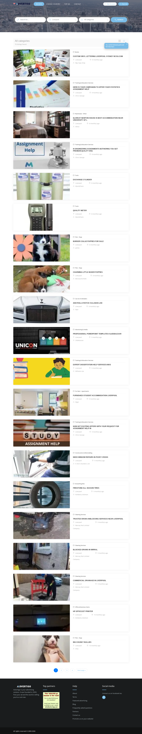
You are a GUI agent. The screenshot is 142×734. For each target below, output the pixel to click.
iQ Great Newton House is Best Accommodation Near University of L (98, 119)
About (75, 693)
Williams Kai (79, 371)
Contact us (76, 715)
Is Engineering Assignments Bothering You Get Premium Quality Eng (95, 150)
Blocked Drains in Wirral (85, 550)
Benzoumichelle (80, 279)
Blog (74, 704)
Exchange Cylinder (82, 180)
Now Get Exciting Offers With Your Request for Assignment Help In (96, 427)
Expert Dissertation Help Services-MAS (92, 365)
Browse (39, 4)
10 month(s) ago (99, 615)
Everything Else (80, 484)
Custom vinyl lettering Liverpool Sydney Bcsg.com (98, 56)
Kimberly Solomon (81, 495)
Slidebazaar (79, 340)
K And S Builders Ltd (82, 464)
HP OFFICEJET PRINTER (83, 611)
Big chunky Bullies (82, 642)
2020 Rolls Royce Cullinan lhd (87, 303)
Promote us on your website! (83, 719)
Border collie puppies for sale (88, 241)
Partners (76, 711)
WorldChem (79, 186)
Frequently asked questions (82, 708)
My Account (111, 4)
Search (120, 20)
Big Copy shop (80, 63)
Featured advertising (80, 701)
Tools (76, 175)
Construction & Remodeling (83, 453)
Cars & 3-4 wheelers (81, 299)
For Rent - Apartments (82, 391)
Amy (76, 649)
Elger (77, 402)
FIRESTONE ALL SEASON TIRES (86, 488)
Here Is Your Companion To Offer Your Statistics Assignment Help (96, 88)
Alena (77, 127)
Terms (75, 697)
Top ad (67, 4)
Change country (53, 4)
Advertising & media (81, 329)
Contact (77, 4)
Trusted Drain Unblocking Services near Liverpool (98, 519)
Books (77, 52)
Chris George (79, 96)
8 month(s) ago (97, 60)
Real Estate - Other (81, 114)
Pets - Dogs (78, 237)
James (77, 248)
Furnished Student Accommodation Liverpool (95, 395)
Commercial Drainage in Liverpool (89, 580)
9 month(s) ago (96, 337)
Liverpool (78, 60)
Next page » (81, 670)
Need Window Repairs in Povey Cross (90, 457)
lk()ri (76, 310)
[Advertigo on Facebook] (104, 697)
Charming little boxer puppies (88, 272)
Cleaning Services (80, 514)
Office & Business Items (82, 607)
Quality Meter (80, 210)
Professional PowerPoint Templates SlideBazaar (97, 334)
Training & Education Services (84, 83)
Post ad (124, 4)
